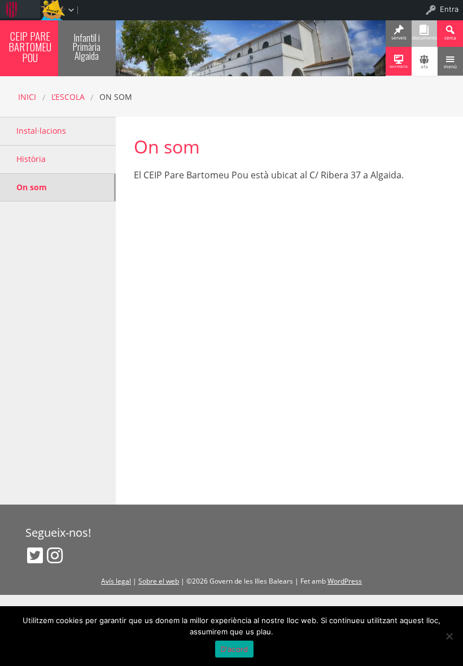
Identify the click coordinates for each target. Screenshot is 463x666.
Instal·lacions (41, 130)
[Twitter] (35, 555)
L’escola (68, 96)
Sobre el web (158, 581)
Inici (27, 96)
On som (31, 187)
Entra (449, 9)
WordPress (344, 581)
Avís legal (116, 581)
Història (31, 159)
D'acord (234, 649)
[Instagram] (55, 555)
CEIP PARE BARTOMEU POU (29, 46)
